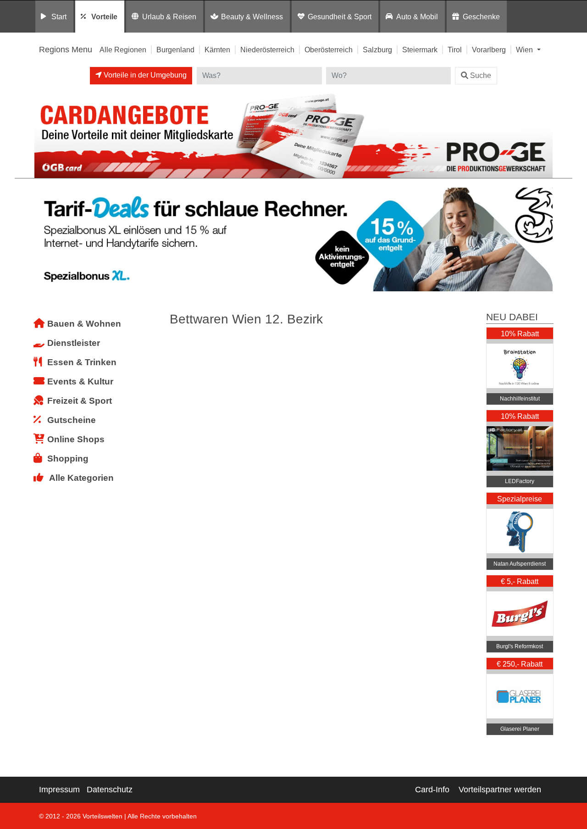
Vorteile (104, 16)
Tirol (455, 49)
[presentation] (43, 240)
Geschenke (481, 16)
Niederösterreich (267, 49)
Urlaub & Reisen (169, 16)
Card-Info (432, 789)
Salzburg (377, 49)
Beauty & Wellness (252, 16)
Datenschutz (110, 789)
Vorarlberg (489, 49)
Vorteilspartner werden (500, 789)
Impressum (59, 789)
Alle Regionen (123, 49)
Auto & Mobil (417, 16)
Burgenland (175, 49)
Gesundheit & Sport (339, 16)
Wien (525, 49)
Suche (480, 75)
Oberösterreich (329, 49)
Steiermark (419, 49)
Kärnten (217, 49)
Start (58, 16)
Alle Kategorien (81, 478)
